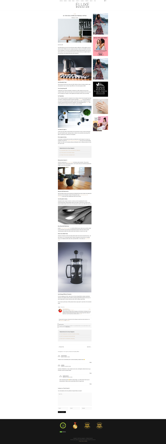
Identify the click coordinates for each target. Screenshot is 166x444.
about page (67, 320)
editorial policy (62, 320)
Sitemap (85, 441)
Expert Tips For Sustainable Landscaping (67, 338)
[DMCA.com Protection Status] (65, 431)
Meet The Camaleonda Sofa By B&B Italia (67, 336)
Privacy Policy (81, 441)
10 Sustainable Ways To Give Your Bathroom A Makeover (70, 150)
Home (75, 13)
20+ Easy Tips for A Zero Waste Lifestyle (67, 152)
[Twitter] (90, 309)
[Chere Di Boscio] (60, 310)
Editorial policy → (68, 326)
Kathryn (62, 365)
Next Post (89, 346)
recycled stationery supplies (65, 228)
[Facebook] (89, 309)
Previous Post (61, 346)
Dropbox (87, 102)
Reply (91, 362)
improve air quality (70, 162)
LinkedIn (80, 313)
